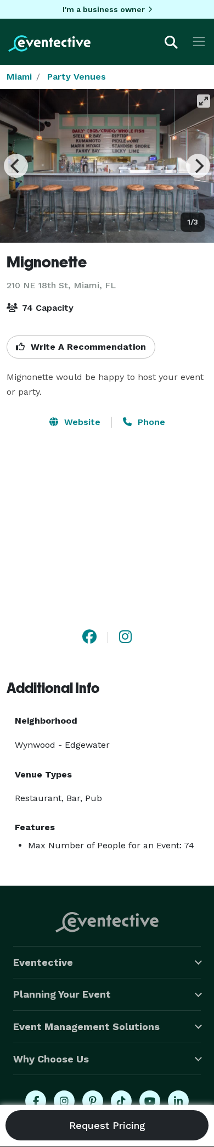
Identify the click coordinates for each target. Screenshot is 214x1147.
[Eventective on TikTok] (121, 1100)
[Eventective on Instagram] (64, 1100)
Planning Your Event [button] (62, 994)
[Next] (198, 166)
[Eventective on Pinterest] (92, 1100)
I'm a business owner (104, 9)
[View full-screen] (203, 101)
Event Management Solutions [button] (86, 1026)
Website (80, 422)
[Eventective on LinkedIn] (178, 1100)
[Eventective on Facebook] (35, 1100)
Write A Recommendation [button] (87, 347)
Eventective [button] (43, 962)
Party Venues (76, 76)
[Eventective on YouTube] (149, 1100)
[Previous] (16, 166)
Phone (150, 422)
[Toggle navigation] (199, 41)
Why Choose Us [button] (51, 1059)
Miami (19, 76)
